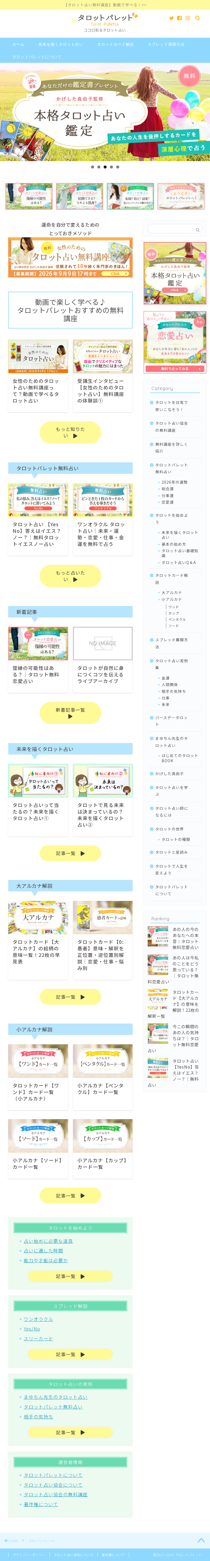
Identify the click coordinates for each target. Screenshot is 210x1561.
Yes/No (32, 1328)
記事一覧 (68, 853)
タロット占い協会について (53, 1485)
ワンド (173, 606)
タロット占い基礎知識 (180, 553)
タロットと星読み (171, 852)
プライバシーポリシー (29, 1555)
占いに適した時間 (43, 1250)
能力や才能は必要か (46, 1260)
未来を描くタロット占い (60, 44)
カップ (173, 613)
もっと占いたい (70, 576)
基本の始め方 (174, 544)
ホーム (18, 44)
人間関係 (170, 684)
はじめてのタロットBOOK (180, 758)
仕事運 (168, 495)
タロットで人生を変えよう (171, 869)
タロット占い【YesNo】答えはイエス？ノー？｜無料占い (173, 1073)
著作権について (41, 1504)
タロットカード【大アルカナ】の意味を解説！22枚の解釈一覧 (173, 1004)
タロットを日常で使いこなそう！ (171, 406)
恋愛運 (168, 502)
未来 (166, 704)
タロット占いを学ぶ (171, 791)
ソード (173, 625)
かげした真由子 (169, 773)
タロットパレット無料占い (53, 1406)
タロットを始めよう (171, 518)
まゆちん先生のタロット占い (56, 1397)
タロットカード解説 (115, 44)
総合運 (168, 488)
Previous (7, 111)
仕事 (166, 697)
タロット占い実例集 (171, 664)
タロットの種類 (176, 839)
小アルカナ (172, 599)
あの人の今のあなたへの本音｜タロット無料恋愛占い (186, 938)
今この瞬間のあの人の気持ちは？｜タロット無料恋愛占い (173, 1038)
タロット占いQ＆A (179, 562)
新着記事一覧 (73, 709)
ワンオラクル (38, 1319)
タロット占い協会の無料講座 (56, 1494)
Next (203, 111)
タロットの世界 (169, 829)
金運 (166, 678)
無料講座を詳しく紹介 (171, 447)
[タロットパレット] (105, 32)
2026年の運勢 (175, 482)
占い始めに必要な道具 (48, 1241)
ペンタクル (177, 619)
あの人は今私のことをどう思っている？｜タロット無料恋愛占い (173, 969)
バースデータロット (171, 721)
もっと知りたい (70, 432)
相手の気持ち (38, 1416)
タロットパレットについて (37, 56)
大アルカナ (172, 592)
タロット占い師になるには (171, 811)
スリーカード (38, 1338)
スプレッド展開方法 (166, 44)
